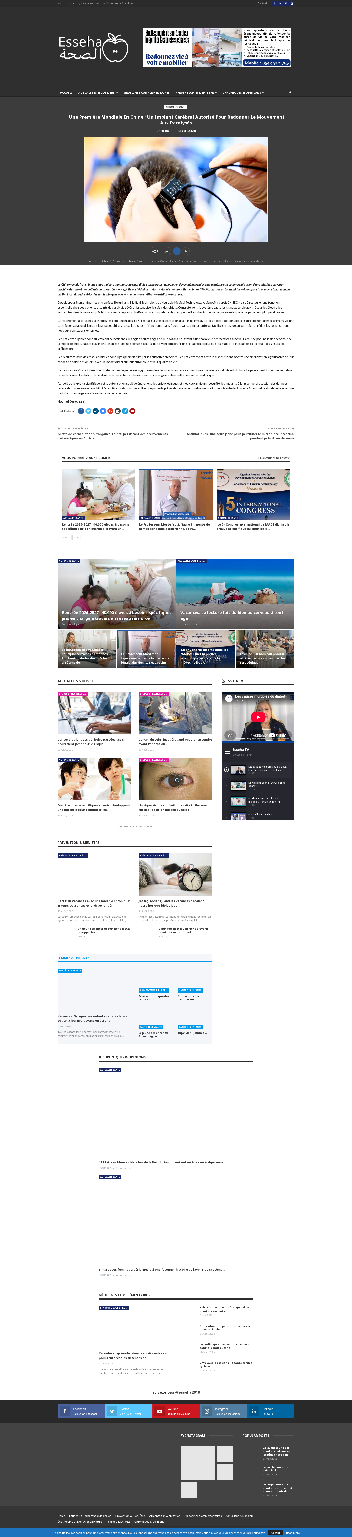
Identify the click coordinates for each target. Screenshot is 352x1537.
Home (61, 1515)
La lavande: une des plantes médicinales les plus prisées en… (276, 1451)
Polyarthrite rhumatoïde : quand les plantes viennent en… (225, 1309)
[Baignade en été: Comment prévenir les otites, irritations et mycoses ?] (147, 933)
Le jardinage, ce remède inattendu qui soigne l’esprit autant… (226, 1346)
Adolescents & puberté (154, 990)
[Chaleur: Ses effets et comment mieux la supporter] (66, 933)
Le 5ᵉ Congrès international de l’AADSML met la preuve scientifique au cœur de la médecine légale (204, 656)
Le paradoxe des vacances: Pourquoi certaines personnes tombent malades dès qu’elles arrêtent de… (85, 656)
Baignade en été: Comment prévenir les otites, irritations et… (183, 930)
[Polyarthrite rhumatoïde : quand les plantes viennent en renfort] (188, 1312)
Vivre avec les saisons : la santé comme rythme (226, 1364)
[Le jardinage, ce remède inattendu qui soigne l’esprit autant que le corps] (188, 1349)
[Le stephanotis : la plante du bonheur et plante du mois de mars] (251, 1489)
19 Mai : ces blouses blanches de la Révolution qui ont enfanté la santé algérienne (161, 1162)
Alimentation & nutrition (164, 1515)
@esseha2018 (187, 1392)
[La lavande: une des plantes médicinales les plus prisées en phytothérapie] (251, 1452)
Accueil (66, 93)
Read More (293, 1532)
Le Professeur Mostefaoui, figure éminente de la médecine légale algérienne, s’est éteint (145, 658)
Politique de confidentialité (118, 3)
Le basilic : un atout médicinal (276, 1468)
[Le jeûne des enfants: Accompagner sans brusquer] (156, 1017)
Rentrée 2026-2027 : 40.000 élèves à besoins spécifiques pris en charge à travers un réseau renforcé (117, 615)
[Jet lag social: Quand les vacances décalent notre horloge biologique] (175, 874)
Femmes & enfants (118, 1521)
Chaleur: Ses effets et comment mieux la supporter (104, 930)
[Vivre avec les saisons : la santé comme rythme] (188, 1367)
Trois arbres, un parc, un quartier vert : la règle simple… (226, 1327)
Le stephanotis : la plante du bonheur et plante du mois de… (278, 1488)
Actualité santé (176, 107)
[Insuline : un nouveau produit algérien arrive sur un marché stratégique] (265, 649)
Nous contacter (66, 3)
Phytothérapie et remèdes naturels (114, 1307)
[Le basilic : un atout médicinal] (251, 1471)
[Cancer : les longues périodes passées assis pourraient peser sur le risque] (94, 713)
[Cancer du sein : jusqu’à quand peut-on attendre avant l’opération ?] (175, 713)
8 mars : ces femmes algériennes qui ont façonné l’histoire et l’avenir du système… (162, 1269)
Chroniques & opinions (242, 93)
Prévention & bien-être (195, 93)
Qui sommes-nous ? (89, 3)
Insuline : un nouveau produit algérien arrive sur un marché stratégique (262, 658)
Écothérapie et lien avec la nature (80, 1521)
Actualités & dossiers (96, 93)
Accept (275, 1532)
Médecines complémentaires (146, 93)
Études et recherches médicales (73, 693)
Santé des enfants (70, 970)
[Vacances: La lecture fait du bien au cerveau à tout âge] (235, 594)
